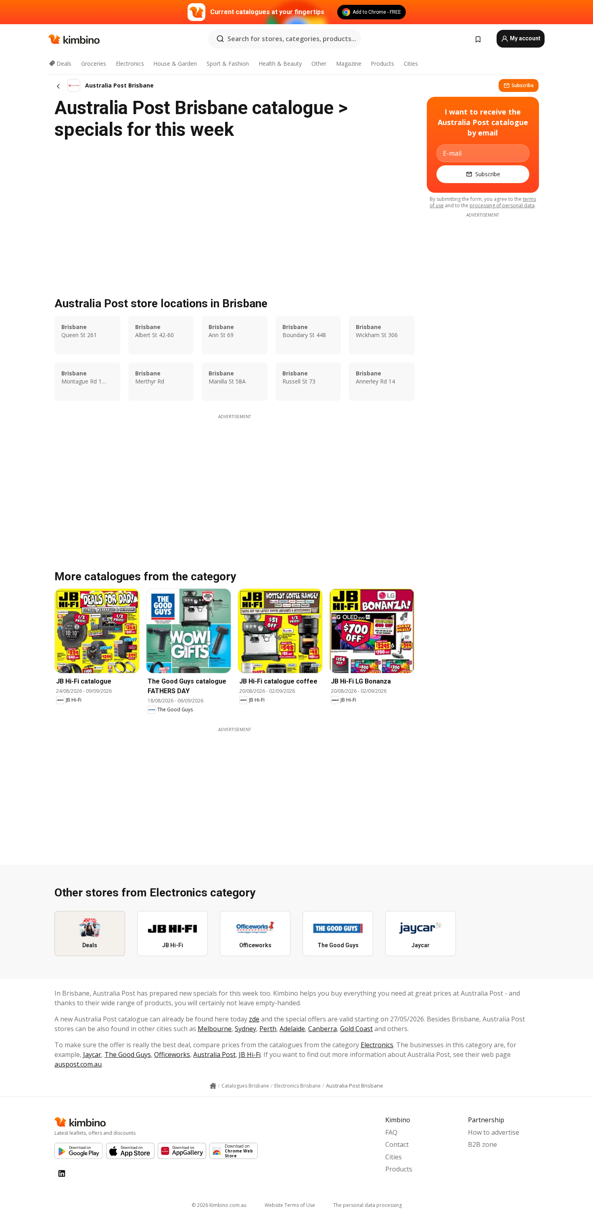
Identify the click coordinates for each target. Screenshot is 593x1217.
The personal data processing (367, 1205)
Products (382, 63)
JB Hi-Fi (250, 1054)
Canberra (322, 1028)
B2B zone (482, 1144)
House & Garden (175, 63)
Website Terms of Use (290, 1205)
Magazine (348, 63)
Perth (267, 1028)
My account (525, 38)
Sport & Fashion (228, 63)
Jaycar (92, 1054)
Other (318, 63)
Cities (411, 63)
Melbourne (215, 1028)
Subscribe (523, 85)
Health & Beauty (280, 63)
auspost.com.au (78, 1064)
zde (254, 1019)
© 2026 (219, 1205)
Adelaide (292, 1028)
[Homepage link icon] (213, 1086)
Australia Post (214, 1054)
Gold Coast (356, 1028)
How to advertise (493, 1132)
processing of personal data (502, 205)
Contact (397, 1144)
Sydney (245, 1028)
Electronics (130, 63)
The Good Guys (127, 1054)
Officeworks (172, 1054)
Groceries (93, 63)
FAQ (391, 1132)
